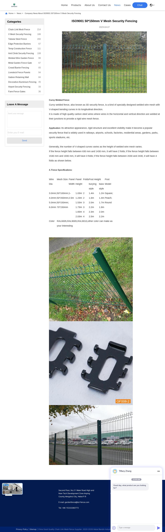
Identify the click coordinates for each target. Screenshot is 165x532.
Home (64, 5)
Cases (127, 5)
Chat (140, 5)
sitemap (33, 529)
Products (76, 5)
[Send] (158, 528)
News (117, 5)
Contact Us (104, 5)
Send (24, 140)
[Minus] (158, 471)
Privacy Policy (22, 529)
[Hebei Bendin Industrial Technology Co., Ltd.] (14, 5)
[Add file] (114, 528)
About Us (90, 5)
